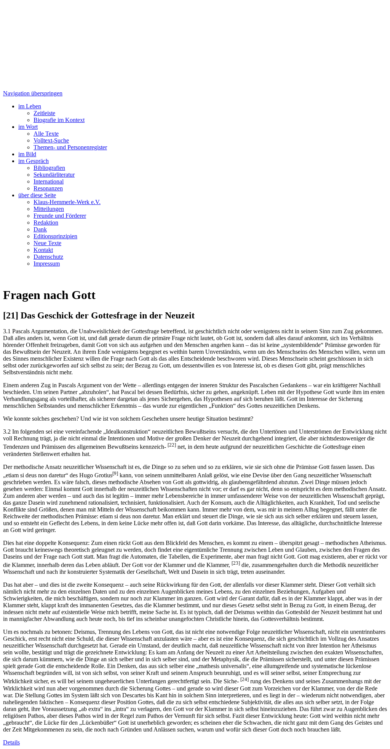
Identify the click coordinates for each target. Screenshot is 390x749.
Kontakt (43, 250)
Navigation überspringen (32, 93)
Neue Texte (47, 243)
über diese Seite (37, 195)
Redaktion (46, 222)
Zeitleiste (44, 113)
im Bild (27, 154)
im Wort (28, 127)
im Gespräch (33, 161)
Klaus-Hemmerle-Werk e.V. (67, 202)
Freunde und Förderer (60, 215)
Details (11, 742)
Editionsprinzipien (55, 236)
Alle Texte (46, 133)
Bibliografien (49, 168)
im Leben (29, 106)
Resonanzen (48, 188)
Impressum (47, 263)
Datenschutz (48, 256)
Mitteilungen (49, 209)
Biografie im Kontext (59, 120)
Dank (40, 229)
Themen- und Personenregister (70, 147)
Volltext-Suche (51, 140)
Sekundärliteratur (54, 174)
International (49, 181)
